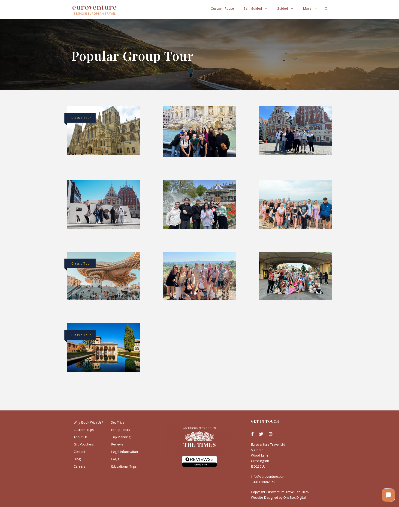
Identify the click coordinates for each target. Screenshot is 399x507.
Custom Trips (84, 429)
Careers (79, 466)
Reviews (117, 444)
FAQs (115, 459)
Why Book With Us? (88, 422)
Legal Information (124, 451)
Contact (79, 451)
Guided (282, 8)
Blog (77, 459)
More (307, 8)
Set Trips (117, 422)
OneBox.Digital (294, 497)
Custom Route (222, 8)
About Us (81, 437)
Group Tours (120, 429)
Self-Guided (253, 8)
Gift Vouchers (84, 444)
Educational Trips (124, 466)
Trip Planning (120, 437)
